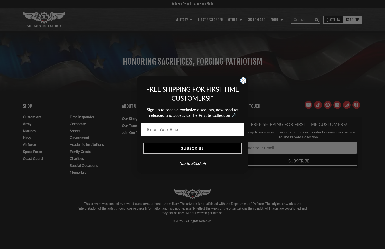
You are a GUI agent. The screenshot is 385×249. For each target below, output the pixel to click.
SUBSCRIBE (192, 148)
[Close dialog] (243, 80)
